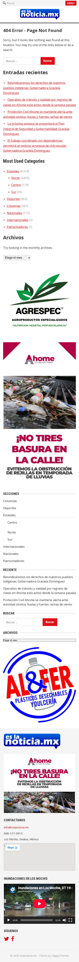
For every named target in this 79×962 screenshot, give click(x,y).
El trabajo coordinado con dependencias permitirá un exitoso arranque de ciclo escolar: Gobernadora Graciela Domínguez (35, 146)
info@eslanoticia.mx (16, 827)
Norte (15, 178)
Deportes (13, 199)
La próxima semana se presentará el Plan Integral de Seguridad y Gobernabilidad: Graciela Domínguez (36, 129)
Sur (13, 192)
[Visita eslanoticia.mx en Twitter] (6, 940)
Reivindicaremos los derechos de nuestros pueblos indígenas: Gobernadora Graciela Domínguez (34, 88)
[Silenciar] (64, 920)
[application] (39, 904)
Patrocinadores (17, 227)
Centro (16, 185)
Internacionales (17, 220)
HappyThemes (60, 955)
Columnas (14, 206)
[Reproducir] (8, 920)
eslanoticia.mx (28, 955)
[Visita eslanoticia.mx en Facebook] (12, 940)
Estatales (13, 171)
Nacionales (14, 213)
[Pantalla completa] (70, 920)
